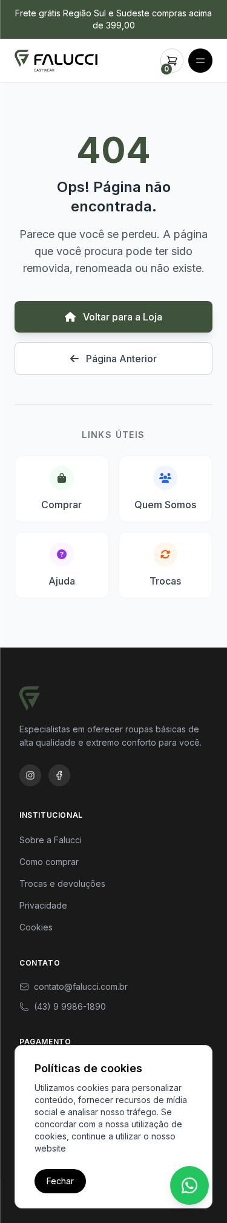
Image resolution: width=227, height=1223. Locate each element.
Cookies (36, 927)
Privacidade (43, 905)
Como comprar (49, 862)
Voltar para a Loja (121, 317)
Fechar (60, 1181)
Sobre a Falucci (50, 840)
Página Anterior (120, 359)
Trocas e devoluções (62, 883)
